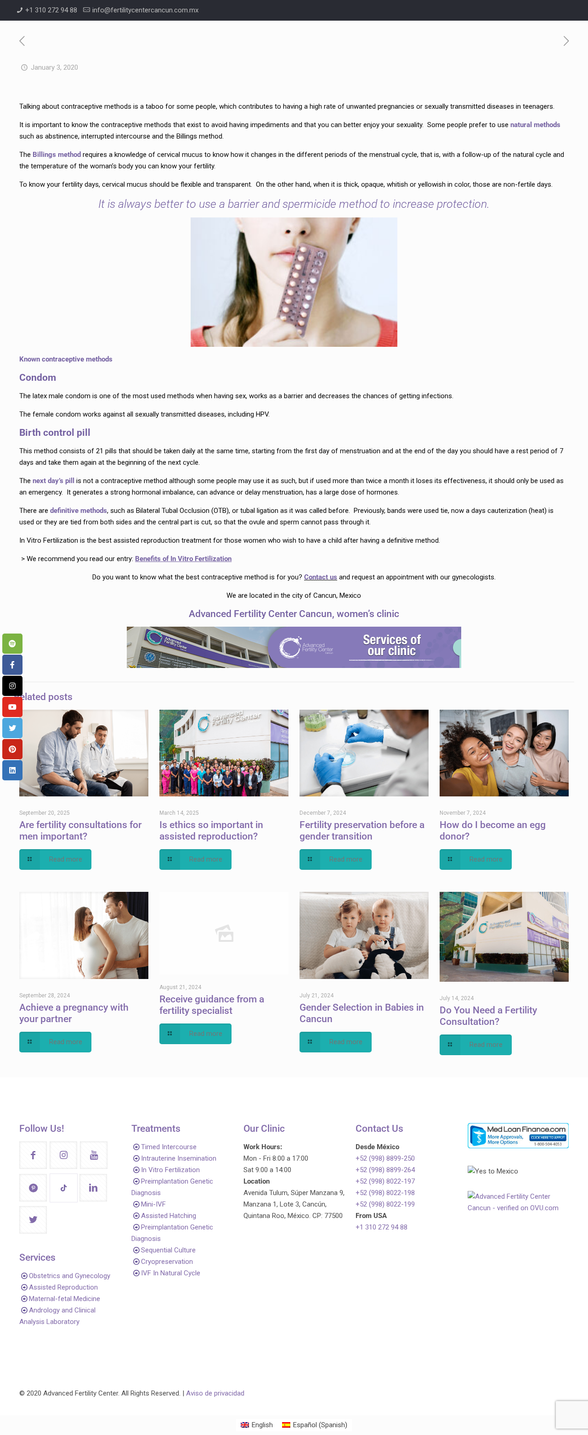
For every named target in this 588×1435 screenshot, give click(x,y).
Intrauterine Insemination (178, 1158)
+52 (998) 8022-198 (385, 1193)
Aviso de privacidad (215, 1393)
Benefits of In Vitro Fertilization (183, 559)
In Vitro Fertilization (170, 1170)
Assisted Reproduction (63, 1287)
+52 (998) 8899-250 (385, 1158)
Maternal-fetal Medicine (64, 1299)
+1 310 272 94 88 (51, 10)
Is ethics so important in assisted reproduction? (211, 830)
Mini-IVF (153, 1204)
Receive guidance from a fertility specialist (211, 1005)
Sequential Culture (168, 1250)
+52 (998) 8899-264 (385, 1170)
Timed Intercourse (169, 1147)
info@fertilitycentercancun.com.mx (145, 10)
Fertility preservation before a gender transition (362, 830)
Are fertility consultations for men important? (80, 830)
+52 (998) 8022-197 (385, 1181)
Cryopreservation (167, 1261)
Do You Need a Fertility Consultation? (488, 1016)
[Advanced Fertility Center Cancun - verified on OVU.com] (518, 1208)
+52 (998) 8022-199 (385, 1204)
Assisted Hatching (168, 1216)
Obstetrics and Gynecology (69, 1276)
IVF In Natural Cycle (170, 1273)
